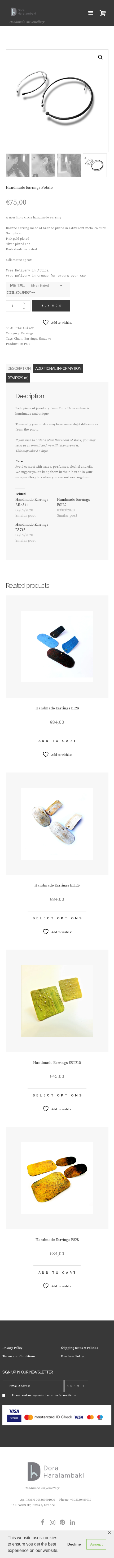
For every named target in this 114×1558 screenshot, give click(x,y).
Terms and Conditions (18, 1356)
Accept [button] (96, 1544)
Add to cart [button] (57, 741)
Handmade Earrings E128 (57, 708)
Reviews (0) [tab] (18, 378)
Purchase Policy (72, 1356)
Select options (58, 918)
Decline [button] (74, 1544)
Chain (18, 339)
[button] (100, 57)
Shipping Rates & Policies (79, 1348)
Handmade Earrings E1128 (57, 885)
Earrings (27, 333)
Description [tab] (19, 368)
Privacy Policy (12, 1348)
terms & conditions (62, 1395)
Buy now (52, 305)
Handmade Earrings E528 (57, 1239)
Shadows (45, 339)
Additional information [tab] (58, 368)
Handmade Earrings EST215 (57, 1062)
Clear (32, 292)
